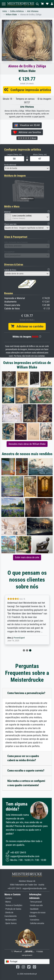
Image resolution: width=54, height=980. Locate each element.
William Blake (11, 14)
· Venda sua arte (36, 905)
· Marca (7, 902)
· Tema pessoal (35, 902)
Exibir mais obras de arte (27, 557)
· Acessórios (34, 919)
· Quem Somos (10, 923)
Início (4, 11)
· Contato (8, 898)
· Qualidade (34, 909)
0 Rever (33, 138)
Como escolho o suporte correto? (25, 770)
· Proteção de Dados (12, 909)
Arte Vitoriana (32, 11)
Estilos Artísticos (17, 11)
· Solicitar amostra (36, 923)
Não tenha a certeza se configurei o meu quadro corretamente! (26, 783)
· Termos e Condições (13, 905)
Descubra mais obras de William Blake (27, 444)
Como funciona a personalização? (26, 693)
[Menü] (4, 4)
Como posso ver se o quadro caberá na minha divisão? (23, 758)
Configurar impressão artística (29, 90)
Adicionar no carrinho (28, 326)
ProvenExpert (19, 638)
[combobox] (27, 168)
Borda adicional (10, 165)
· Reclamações (10, 919)
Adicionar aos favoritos (29, 132)
